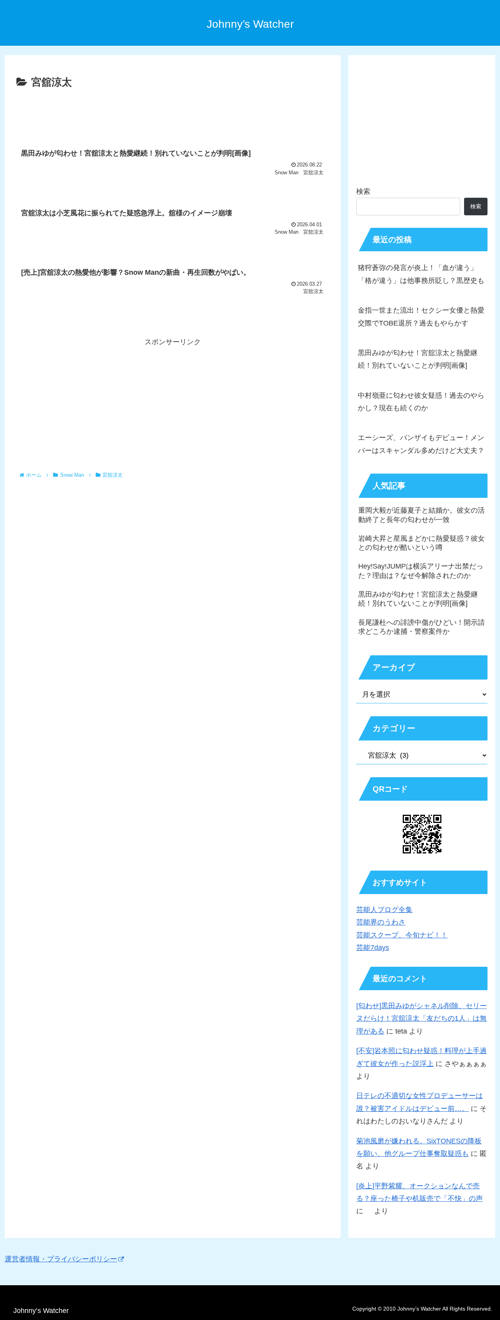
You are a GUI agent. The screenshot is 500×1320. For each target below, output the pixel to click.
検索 (363, 191)
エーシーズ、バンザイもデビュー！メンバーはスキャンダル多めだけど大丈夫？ (421, 444)
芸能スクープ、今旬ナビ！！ (402, 935)
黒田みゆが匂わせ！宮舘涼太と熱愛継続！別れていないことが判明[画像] (417, 359)
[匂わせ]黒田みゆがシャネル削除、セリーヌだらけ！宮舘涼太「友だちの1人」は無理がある (421, 1018)
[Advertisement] (172, 113)
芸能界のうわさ (380, 922)
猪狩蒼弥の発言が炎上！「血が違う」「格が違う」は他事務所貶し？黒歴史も (421, 274)
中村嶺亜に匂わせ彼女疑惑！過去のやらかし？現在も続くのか (421, 402)
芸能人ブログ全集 (384, 910)
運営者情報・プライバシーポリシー (61, 1259)
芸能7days (372, 948)
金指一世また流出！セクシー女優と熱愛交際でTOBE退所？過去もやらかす (421, 316)
